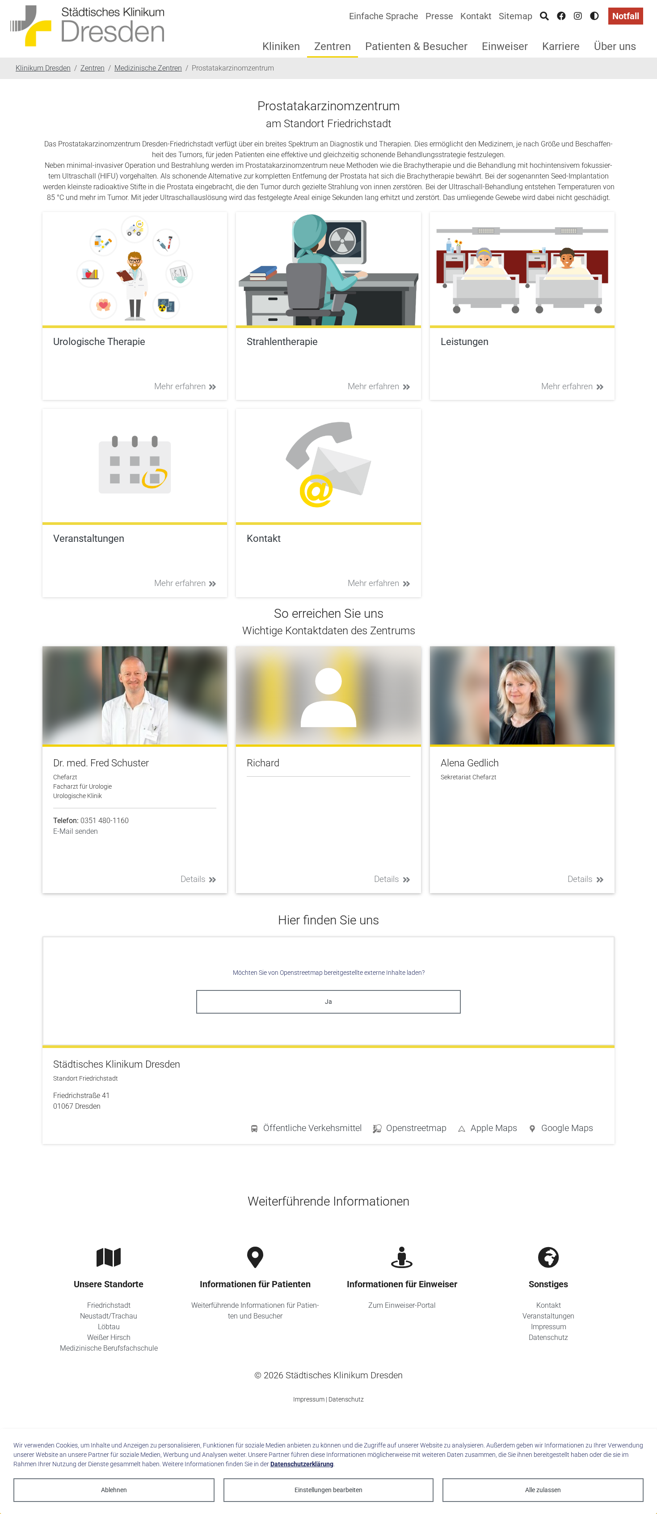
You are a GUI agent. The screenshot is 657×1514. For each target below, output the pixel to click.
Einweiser (505, 46)
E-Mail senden (75, 831)
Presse (439, 16)
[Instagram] (578, 16)
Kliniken (281, 46)
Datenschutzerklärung (301, 1464)
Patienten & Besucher (416, 46)
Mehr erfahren (180, 386)
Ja (328, 1001)
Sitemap (515, 16)
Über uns (615, 46)
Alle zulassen (543, 1489)
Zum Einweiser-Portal (402, 1305)
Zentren (332, 46)
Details (193, 879)
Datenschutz (548, 1337)
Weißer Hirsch (109, 1337)
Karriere (561, 46)
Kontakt (476, 16)
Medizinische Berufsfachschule (109, 1348)
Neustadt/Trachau (108, 1316)
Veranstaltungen (548, 1316)
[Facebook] (561, 16)
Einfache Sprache (383, 16)
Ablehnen (114, 1489)
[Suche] (544, 16)
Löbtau (109, 1327)
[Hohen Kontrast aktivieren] (594, 16)
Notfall (625, 16)
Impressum (548, 1327)
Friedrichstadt (109, 1305)
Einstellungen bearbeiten (328, 1489)
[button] (560, 1130)
